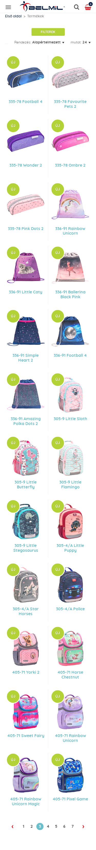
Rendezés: (22, 42)
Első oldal (13, 16)
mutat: (76, 42)
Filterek (48, 32)
